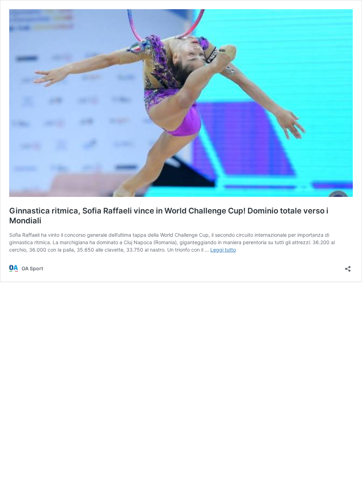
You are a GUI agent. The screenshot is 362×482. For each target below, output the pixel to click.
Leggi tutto (223, 250)
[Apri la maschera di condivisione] (348, 266)
